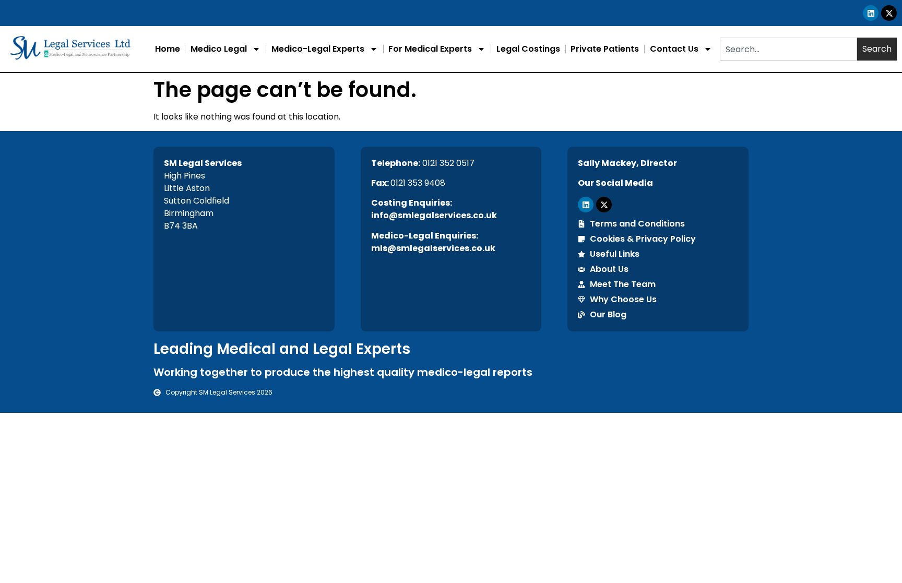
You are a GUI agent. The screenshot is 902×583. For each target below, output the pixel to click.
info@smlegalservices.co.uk (434, 215)
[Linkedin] (871, 13)
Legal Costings (528, 49)
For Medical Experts (430, 49)
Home (167, 49)
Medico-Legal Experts (317, 49)
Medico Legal (219, 49)
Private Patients (605, 49)
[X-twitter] (889, 13)
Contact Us (674, 49)
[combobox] (788, 49)
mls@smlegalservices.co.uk (433, 248)
